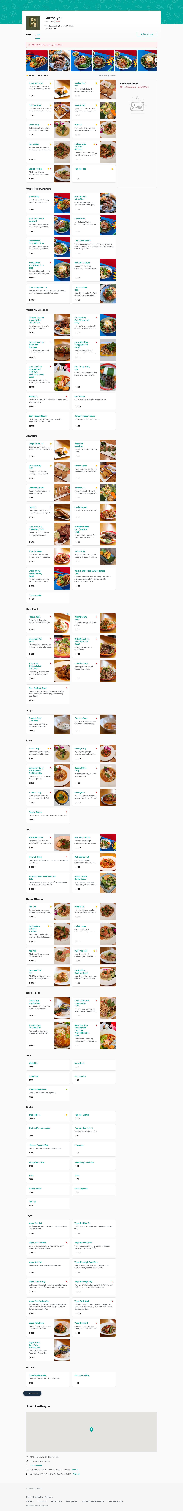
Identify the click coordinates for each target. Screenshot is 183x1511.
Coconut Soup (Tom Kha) (35, 719)
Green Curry (34, 125)
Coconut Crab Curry (80, 769)
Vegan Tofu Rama (36, 1323)
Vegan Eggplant (81, 1323)
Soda (31, 1175)
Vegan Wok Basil (81, 1301)
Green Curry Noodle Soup (34, 1002)
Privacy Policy (72, 1501)
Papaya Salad (34, 617)
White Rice (33, 1063)
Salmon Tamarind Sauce (84, 416)
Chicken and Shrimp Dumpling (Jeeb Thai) (89, 572)
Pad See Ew (34, 144)
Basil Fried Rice (35, 169)
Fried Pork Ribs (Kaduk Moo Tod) (36, 528)
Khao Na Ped (79, 219)
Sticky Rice (33, 1076)
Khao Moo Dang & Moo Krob (36, 220)
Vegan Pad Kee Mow (37, 1243)
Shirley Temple (35, 1189)
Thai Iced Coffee (81, 1115)
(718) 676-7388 (50, 29)
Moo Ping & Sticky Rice (82, 368)
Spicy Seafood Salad (37, 688)
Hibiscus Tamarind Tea (38, 1145)
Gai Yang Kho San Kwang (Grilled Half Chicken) (36, 320)
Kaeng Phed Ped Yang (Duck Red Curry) (81, 344)
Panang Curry (80, 748)
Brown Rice (79, 1063)
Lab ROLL (33, 507)
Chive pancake (35, 595)
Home (28, 1497)
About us (30, 1501)
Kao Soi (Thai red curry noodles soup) (81, 1003)
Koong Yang (34, 196)
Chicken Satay (35, 105)
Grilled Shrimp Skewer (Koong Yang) (35, 573)
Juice (76, 1175)
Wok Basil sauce (36, 837)
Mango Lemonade (36, 1162)
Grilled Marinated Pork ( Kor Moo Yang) (81, 529)
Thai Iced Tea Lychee (83, 1128)
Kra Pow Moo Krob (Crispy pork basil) (36, 265)
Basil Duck (33, 396)
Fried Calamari (80, 507)
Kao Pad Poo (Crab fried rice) (81, 971)
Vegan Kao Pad (35, 1262)
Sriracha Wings (35, 551)
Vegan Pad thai (35, 1223)
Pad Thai (78, 125)
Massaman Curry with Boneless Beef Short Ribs (36, 770)
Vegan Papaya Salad (80, 618)
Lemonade (79, 1145)
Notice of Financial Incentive (93, 1501)
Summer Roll (79, 105)
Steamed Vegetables (38, 1089)
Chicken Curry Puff (80, 84)
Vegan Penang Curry (83, 1282)
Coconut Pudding (81, 1375)
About (37, 35)
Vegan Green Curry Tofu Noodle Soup (34, 1345)
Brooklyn (39, 1497)
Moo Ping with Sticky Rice (80, 197)
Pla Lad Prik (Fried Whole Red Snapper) (36, 344)
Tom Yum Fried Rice (80, 288)
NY (34, 1497)
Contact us (42, 1501)
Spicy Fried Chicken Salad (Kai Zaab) (35, 666)
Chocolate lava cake (37, 1375)
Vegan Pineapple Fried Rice (86, 1262)
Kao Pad (32, 951)
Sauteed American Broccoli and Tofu (42, 877)
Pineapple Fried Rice (35, 971)
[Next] (156, 60)
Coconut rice (80, 1076)
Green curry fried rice (38, 287)
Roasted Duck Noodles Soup (35, 1026)
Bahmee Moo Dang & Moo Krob (36, 242)
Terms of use (56, 1501)
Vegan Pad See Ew (82, 1223)
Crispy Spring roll (36, 83)
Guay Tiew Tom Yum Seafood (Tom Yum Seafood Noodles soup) (36, 372)
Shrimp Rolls (79, 551)
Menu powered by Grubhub (106, 76)
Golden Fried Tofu (36, 488)
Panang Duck (80, 792)
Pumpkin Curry (35, 792)
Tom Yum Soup (80, 718)
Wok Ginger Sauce (82, 263)
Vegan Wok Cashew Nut (39, 1301)
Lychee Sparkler (81, 1189)
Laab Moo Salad (81, 663)
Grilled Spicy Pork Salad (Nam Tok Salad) (81, 641)
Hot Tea (32, 1202)
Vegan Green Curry (37, 1282)
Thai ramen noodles (83, 241)
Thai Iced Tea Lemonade (39, 1128)
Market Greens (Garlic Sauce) (80, 877)
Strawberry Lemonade (84, 1162)
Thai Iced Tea (80, 169)
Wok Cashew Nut (81, 857)
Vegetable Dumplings (78, 445)
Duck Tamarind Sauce (38, 416)
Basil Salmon (79, 396)
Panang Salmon (35, 812)
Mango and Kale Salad (35, 640)
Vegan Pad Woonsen (83, 1243)
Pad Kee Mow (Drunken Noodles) (80, 146)
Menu (28, 35)
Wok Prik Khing (35, 857)
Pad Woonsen (80, 926)
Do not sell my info (116, 1501)
